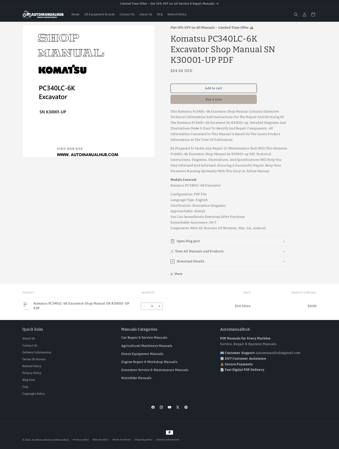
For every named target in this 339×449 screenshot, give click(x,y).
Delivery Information (37, 352)
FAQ (25, 387)
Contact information (167, 439)
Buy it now (214, 99)
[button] (296, 14)
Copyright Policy (33, 393)
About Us (28, 338)
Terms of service (121, 439)
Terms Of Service (34, 359)
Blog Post (28, 380)
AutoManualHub (59, 440)
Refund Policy (31, 366)
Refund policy (100, 439)
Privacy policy (81, 439)
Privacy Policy (31, 373)
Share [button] (178, 273)
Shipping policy (143, 439)
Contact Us (29, 345)
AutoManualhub (41, 440)
